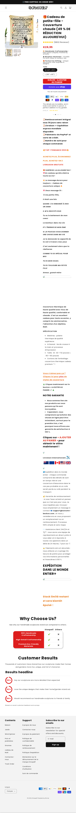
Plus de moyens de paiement (57, 92)
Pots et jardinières (9, 740)
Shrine (47, 798)
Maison (7, 725)
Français (10, 791)
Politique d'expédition (30, 753)
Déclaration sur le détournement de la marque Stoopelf (30, 759)
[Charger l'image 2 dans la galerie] (17, 52)
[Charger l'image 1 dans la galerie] (9, 52)
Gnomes (8, 745)
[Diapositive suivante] (61, 115)
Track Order (9, 764)
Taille (45, 67)
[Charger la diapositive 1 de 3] (55, 114)
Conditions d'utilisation (26, 768)
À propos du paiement (31, 734)
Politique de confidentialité (28, 740)
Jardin (7, 730)
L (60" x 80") (50, 74)
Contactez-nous (9, 758)
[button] (6, 8)
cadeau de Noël (9, 751)
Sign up (55, 744)
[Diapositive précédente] (53, 115)
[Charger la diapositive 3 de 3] (59, 114)
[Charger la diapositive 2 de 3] (57, 114)
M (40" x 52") (50, 70)
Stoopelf (34, 798)
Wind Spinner (10, 734)
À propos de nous (29, 725)
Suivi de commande (30, 773)
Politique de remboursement (28, 746)
